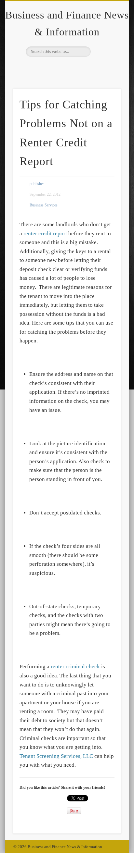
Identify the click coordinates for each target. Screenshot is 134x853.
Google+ (66, 68)
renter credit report (45, 233)
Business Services (44, 205)
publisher (37, 183)
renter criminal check (75, 666)
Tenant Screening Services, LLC (56, 756)
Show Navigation (105, 58)
